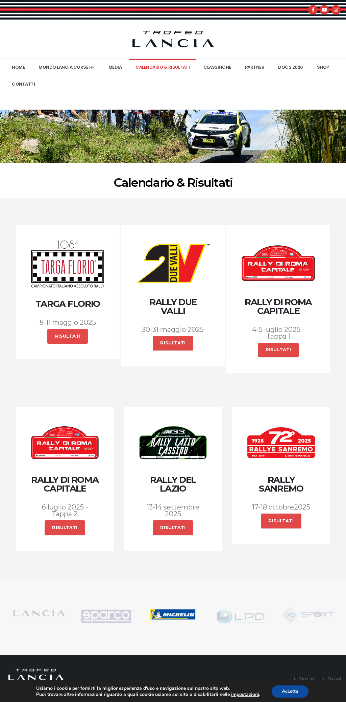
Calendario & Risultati (162, 67)
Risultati (67, 336)
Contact (334, 678)
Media (115, 67)
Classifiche (217, 67)
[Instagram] (336, 10)
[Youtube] (324, 10)
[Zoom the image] (38, 609)
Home (18, 67)
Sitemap (306, 678)
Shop (323, 67)
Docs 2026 (290, 67)
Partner (255, 67)
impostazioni (245, 695)
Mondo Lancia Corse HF (67, 67)
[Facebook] (313, 10)
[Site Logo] (173, 39)
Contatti (23, 84)
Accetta (290, 691)
